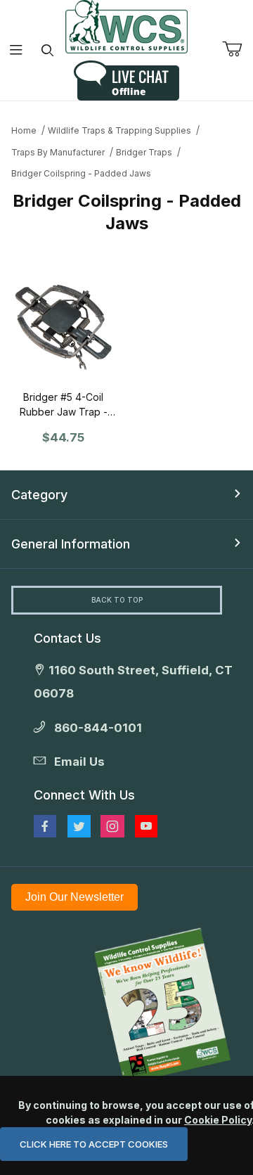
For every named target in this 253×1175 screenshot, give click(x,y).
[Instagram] (112, 826)
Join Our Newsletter (74, 897)
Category (39, 494)
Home (24, 130)
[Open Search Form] (47, 50)
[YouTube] (146, 826)
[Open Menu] (16, 50)
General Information (70, 544)
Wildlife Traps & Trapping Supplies (119, 130)
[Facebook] (45, 826)
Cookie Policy (218, 1120)
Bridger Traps (144, 152)
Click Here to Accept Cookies (94, 1144)
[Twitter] (79, 826)
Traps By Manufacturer (58, 152)
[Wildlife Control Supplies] (126, 26)
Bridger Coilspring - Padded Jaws (81, 173)
